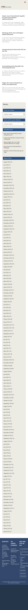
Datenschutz (22, 576)
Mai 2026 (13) (7, 170)
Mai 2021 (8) (7, 345)
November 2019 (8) (8, 397)
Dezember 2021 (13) (9, 325)
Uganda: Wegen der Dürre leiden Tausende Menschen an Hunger (12, 142)
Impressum (22, 573)
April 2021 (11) (7, 348)
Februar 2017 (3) (8, 493)
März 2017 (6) (7, 490)
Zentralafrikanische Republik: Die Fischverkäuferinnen (13, 67)
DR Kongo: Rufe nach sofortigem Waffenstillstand (12, 33)
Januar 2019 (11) (8, 426)
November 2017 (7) (8, 467)
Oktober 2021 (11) (8, 330)
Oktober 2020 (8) (8, 365)
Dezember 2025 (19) (9, 185)
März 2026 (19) (7, 176)
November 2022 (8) (8, 293)
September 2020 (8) (8, 368)
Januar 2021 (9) (7, 357)
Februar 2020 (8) (8, 389)
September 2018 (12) (9, 438)
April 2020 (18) (7, 383)
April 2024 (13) (7, 243)
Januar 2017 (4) (7, 496)
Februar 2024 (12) (8, 249)
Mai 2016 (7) (7, 520)
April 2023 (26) (7, 278)
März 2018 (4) (7, 456)
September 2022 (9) (8, 298)
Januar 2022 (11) (8, 322)
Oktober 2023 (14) (8, 261)
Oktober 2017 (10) (8, 470)
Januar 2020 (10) (8, 392)
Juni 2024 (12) (7, 237)
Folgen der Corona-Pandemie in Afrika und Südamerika (12, 83)
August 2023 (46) (8, 266)
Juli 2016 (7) (7, 514)
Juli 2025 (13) (7, 200)
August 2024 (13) (8, 232)
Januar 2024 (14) (8, 252)
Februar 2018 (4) (8, 458)
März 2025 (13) (7, 211)
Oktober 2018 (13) (8, 435)
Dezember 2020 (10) (9, 360)
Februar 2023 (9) (8, 284)
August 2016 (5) (8, 511)
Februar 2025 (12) (8, 214)
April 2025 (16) (7, 208)
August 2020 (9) (8, 371)
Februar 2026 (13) (8, 179)
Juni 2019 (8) (7, 412)
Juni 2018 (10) (7, 447)
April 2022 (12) (7, 313)
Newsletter (22, 570)
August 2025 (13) (8, 197)
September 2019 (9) (8, 403)
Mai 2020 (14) (7, 380)
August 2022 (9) (8, 301)
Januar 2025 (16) (8, 217)
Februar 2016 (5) (8, 528)
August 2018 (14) (8, 441)
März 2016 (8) (7, 525)
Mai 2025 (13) (7, 205)
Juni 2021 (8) (7, 342)
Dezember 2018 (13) (9, 429)
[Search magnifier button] (24, 114)
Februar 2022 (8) (8, 319)
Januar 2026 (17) (8, 182)
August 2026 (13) (8, 162)
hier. (3, 566)
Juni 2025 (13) (7, 202)
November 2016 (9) (8, 502)
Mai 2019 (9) (7, 415)
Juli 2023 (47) (7, 269)
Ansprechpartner (15, 564)
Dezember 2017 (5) (8, 464)
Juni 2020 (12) (7, 377)
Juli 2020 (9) (7, 374)
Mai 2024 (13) (7, 240)
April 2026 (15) (7, 173)
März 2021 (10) (7, 351)
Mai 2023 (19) (7, 275)
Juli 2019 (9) (7, 409)
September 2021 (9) (8, 333)
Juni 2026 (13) (7, 168)
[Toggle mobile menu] (25, 2)
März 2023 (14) (7, 281)
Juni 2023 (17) (7, 272)
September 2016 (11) (9, 508)
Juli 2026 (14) (7, 165)
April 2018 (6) (7, 453)
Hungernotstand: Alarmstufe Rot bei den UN (14, 50)
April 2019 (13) (7, 418)
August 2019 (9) (8, 406)
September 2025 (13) (9, 194)
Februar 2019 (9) (8, 424)
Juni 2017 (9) (7, 482)
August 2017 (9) (8, 476)
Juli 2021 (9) (7, 339)
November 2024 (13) (9, 223)
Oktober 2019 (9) (8, 400)
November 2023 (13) (9, 258)
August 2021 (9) (8, 336)
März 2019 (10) (7, 421)
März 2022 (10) (7, 316)
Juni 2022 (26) (7, 307)
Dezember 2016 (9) (8, 499)
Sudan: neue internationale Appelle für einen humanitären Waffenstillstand (13, 17)
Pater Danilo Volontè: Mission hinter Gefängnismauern (13, 134)
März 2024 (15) (7, 246)
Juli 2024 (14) (7, 234)
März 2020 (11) (7, 386)
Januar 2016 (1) (7, 531)
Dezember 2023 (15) (9, 255)
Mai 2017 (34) (7, 485)
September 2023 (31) (9, 264)
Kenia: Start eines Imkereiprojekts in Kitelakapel (12, 147)
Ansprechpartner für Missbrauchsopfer (22, 553)
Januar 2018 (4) (7, 461)
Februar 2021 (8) (8, 354)
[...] (23, 25)
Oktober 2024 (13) (8, 226)
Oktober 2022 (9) (8, 296)
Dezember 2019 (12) (9, 394)
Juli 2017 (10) (7, 479)
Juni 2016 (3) (7, 517)
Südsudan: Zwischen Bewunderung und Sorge (13, 151)
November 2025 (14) (9, 188)
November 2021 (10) (9, 328)
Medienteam (14, 551)
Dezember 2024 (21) (9, 220)
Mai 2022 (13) (7, 310)
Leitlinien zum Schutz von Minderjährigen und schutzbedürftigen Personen (22, 562)
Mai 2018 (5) (7, 450)
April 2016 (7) (7, 522)
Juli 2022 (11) (7, 304)
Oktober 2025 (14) (8, 191)
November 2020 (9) (8, 362)
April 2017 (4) (7, 488)
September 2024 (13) (9, 229)
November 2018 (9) (8, 432)
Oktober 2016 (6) (8, 505)
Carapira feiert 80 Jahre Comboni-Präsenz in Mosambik (14, 138)
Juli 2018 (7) (7, 444)
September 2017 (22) (9, 473)
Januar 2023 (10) (8, 287)
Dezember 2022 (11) (9, 290)
